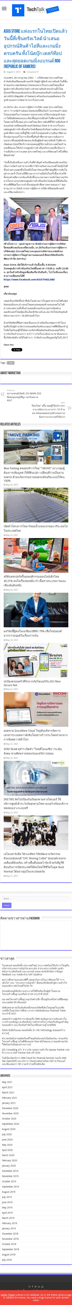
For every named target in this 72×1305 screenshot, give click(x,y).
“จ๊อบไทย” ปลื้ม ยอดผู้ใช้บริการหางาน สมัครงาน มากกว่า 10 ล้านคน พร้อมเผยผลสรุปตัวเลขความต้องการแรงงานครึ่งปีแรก (48, 410)
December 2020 (10, 1108)
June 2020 (7, 1139)
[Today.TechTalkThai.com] (36, 9)
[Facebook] (32, 1287)
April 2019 (7, 1212)
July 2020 (7, 1134)
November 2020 (10, 1113)
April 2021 (7, 1087)
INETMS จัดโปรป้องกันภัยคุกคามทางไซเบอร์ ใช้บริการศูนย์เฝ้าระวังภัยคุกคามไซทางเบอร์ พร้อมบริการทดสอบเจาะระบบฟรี (36, 804)
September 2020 (10, 1124)
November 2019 (10, 1176)
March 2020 (8, 1155)
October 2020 (9, 1118)
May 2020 (7, 1144)
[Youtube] (42, 1287)
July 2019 (7, 1197)
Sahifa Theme (8, 1295)
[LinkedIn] (39, 1287)
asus (11, 363)
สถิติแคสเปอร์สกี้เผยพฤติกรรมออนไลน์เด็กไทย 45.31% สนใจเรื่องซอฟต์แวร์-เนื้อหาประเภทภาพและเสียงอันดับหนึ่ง (35, 581)
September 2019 (10, 1186)
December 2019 (10, 1171)
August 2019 (8, 1192)
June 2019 (7, 1202)
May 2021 (7, 1082)
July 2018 (7, 1259)
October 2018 (9, 1244)
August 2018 (8, 1254)
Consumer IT (33, 72)
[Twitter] (35, 1287)
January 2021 (9, 1103)
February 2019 (9, 1223)
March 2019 (8, 1218)
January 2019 (9, 1228)
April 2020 (7, 1150)
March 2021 (8, 1092)
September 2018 (10, 1249)
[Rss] (29, 1287)
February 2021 (9, 1097)
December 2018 (10, 1233)
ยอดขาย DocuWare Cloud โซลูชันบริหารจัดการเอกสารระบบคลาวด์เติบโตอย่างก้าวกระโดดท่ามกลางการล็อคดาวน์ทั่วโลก (35, 735)
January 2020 (9, 1165)
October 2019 (9, 1181)
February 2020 (9, 1160)
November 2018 (10, 1239)
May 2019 (7, 1207)
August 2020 (8, 1129)
